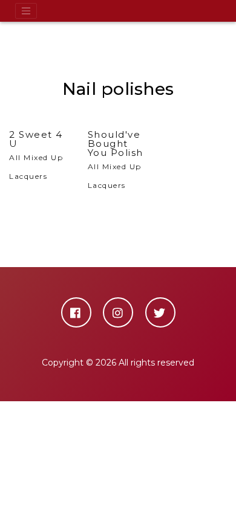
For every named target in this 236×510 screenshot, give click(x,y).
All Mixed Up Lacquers (36, 155)
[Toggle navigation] (26, 11)
